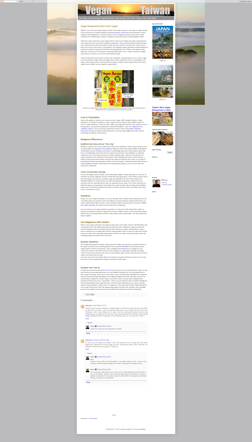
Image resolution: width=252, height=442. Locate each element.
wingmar (129, 429)
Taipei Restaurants (107, 18)
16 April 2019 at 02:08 (104, 326)
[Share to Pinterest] (94, 294)
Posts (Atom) (93, 418)
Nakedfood (125, 246)
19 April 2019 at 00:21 (104, 369)
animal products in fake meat (119, 32)
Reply (87, 318)
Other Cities (130, 18)
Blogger (143, 429)
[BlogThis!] (88, 294)
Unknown (88, 305)
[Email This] (86, 294)
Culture (138, 18)
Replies (90, 322)
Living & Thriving (94, 18)
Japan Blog (151, 18)
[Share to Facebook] (92, 294)
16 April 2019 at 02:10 (104, 357)
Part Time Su (106, 270)
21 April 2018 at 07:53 (99, 305)
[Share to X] (90, 294)
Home (114, 415)
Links (144, 18)
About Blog (83, 18)
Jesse (92, 326)
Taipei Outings (120, 18)
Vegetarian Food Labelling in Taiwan (105, 149)
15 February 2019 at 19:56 (100, 340)
